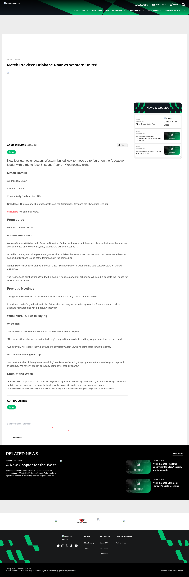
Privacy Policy (27, 428)
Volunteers (104, 548)
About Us (79, 11)
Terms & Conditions (24, 569)
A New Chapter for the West (145, 124)
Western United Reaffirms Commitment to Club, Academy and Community (148, 138)
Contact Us (104, 543)
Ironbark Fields (175, 11)
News (17, 59)
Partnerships (121, 543)
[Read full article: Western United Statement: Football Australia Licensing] (172, 150)
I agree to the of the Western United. (31, 428)
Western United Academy (107, 11)
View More (178, 454)
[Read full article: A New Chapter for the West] (172, 121)
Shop (86, 548)
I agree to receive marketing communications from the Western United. (39, 431)
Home (9, 59)
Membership (89, 543)
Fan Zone (153, 11)
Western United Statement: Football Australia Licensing (166, 484)
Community (135, 11)
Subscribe (17, 437)
